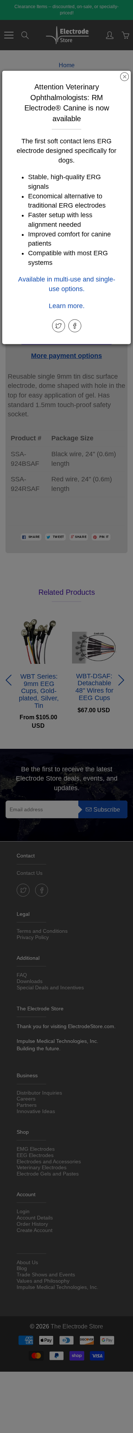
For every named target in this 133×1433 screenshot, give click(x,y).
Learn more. (67, 306)
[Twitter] (58, 325)
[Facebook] (74, 325)
